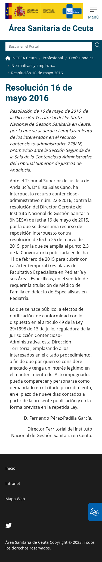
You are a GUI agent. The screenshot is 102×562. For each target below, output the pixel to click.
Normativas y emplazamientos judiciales (33, 65)
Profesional (53, 57)
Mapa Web (15, 498)
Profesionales (81, 57)
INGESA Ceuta (23, 57)
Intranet (12, 483)
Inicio (10, 468)
